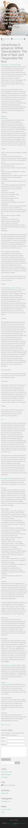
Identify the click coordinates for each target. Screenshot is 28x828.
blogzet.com (9, 823)
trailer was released (10, 665)
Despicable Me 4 (6, 478)
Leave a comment (17, 39)
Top (12, 820)
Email (3, 741)
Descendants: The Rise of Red (9, 65)
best (2, 419)
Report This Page (5, 724)
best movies (4, 118)
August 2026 (4, 793)
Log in (3, 812)
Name (3, 738)
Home (2, 40)
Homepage (4, 777)
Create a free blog (6, 772)
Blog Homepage (6, 774)
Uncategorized (5, 801)
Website (3, 744)
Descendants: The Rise (14, 288)
